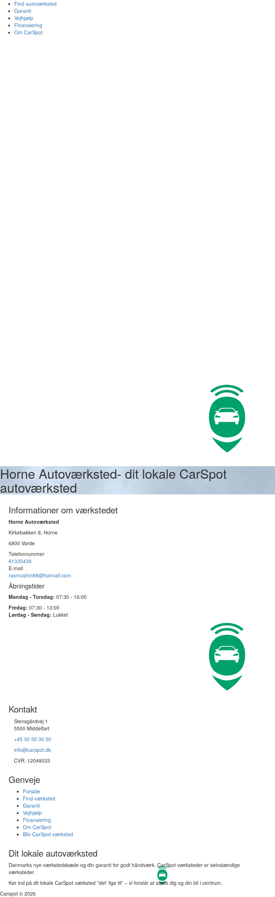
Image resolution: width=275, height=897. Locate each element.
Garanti (22, 10)
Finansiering (28, 25)
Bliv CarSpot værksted (48, 834)
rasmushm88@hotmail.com (40, 575)
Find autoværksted (35, 3)
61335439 (20, 561)
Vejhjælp (23, 17)
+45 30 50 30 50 (32, 739)
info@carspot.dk (32, 749)
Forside (31, 791)
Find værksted (39, 798)
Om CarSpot (28, 32)
